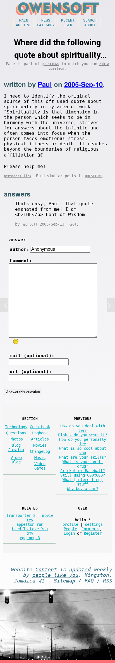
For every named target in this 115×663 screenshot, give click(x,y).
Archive (24, 25)
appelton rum (29, 524)
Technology (16, 427)
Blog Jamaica (16, 447)
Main (23, 20)
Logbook (40, 433)
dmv (30, 533)
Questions (50, 64)
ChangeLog (40, 451)
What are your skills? (82, 457)
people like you (55, 575)
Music (39, 457)
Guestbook (40, 427)
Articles (40, 439)
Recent (68, 20)
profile (70, 524)
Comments (90, 529)
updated (80, 569)
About (89, 25)
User (67, 25)
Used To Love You (30, 529)
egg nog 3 (30, 538)
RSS (107, 581)
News (45, 20)
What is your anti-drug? (83, 464)
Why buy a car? (82, 488)
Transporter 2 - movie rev (29, 517)
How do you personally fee (82, 441)
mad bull (29, 224)
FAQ (89, 581)
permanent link (17, 176)
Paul (45, 84)
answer (17, 239)
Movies (40, 445)
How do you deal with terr (82, 428)
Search (90, 20)
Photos (16, 439)
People (70, 529)
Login (69, 533)
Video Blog (16, 459)
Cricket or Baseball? (82, 470)
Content (46, 569)
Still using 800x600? (82, 475)
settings (94, 524)
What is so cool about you (82, 450)
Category (46, 25)
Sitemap (64, 581)
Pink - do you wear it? (82, 435)
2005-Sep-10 (83, 84)
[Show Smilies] (16, 341)
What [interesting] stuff (83, 481)
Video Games (39, 465)
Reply (73, 224)
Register (93, 533)
